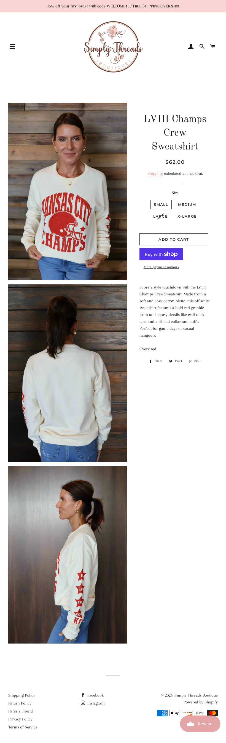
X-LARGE (187, 216)
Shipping (155, 173)
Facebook (95, 695)
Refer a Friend (20, 711)
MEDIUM (187, 204)
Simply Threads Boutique (196, 695)
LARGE (160, 216)
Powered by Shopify (201, 702)
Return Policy (19, 703)
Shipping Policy (21, 695)
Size (175, 192)
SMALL (161, 204)
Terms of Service (22, 727)
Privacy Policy (20, 719)
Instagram (95, 703)
